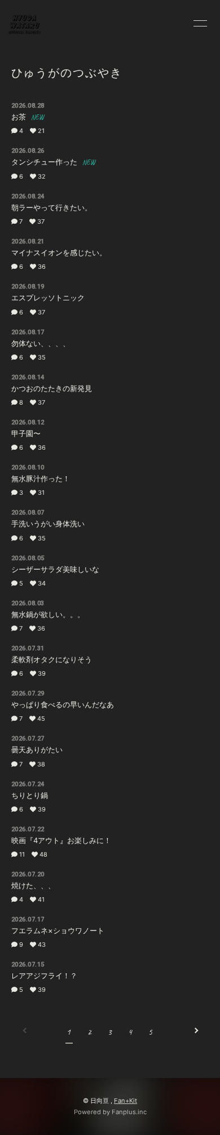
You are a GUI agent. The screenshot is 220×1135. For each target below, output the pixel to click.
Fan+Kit (125, 1101)
